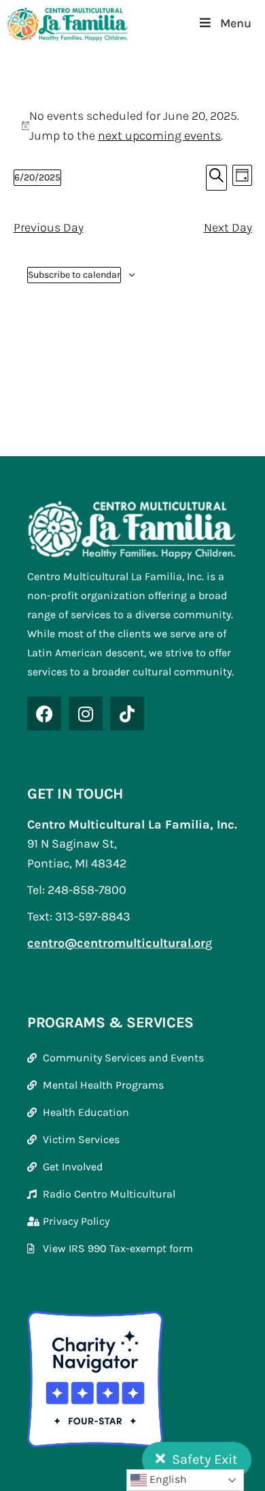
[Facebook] (44, 713)
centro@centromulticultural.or (116, 942)
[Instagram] (86, 713)
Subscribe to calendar (74, 274)
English (167, 1479)
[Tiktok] (127, 713)
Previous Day (49, 227)
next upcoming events (159, 135)
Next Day (228, 227)
